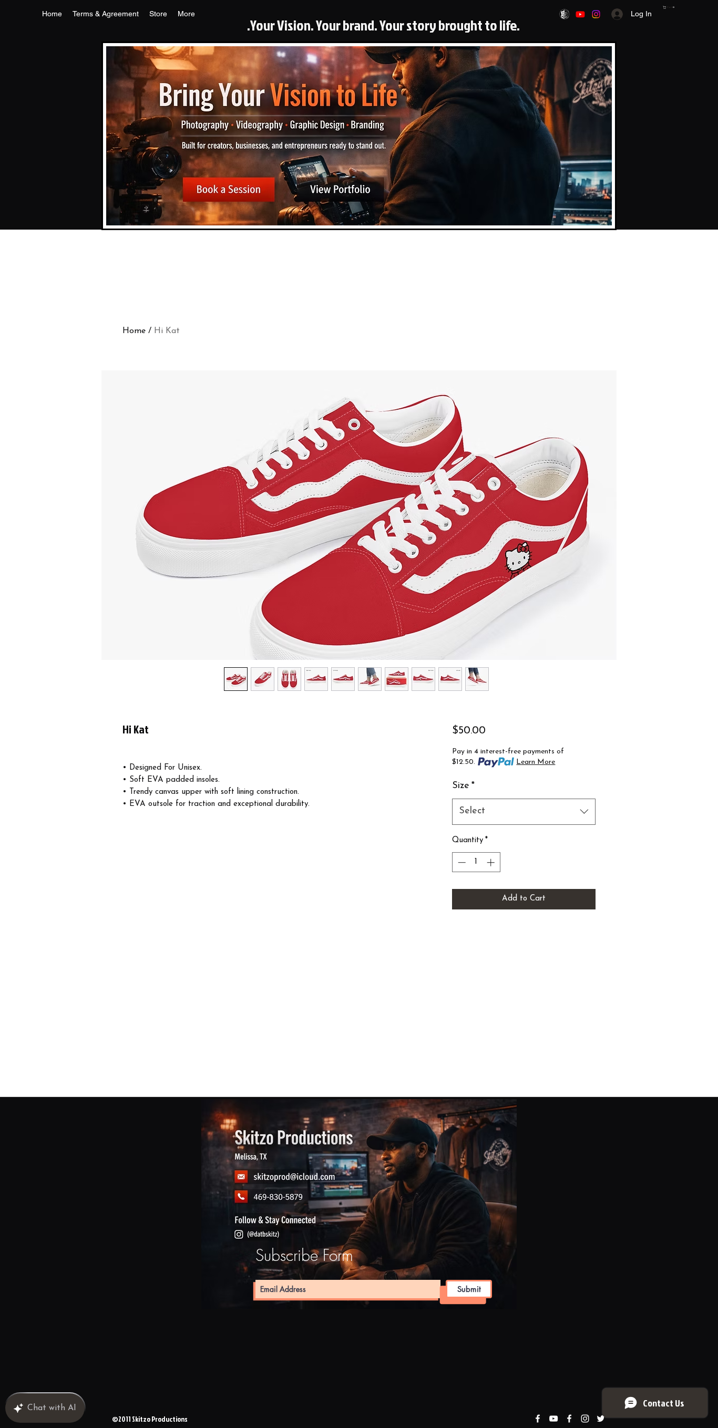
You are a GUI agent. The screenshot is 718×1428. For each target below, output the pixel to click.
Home (134, 331)
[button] (669, 7)
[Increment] (492, 862)
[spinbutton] (476, 862)
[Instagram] (596, 14)
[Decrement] (461, 862)
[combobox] (524, 812)
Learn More (535, 762)
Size (463, 786)
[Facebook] (564, 14)
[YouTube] (580, 14)
